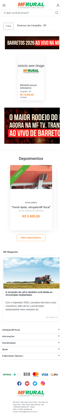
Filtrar (8, 26)
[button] (57, 12)
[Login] (58, 5)
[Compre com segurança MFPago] (7, 374)
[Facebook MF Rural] (19, 383)
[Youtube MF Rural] (27, 383)
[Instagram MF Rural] (43, 383)
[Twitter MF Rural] (35, 383)
